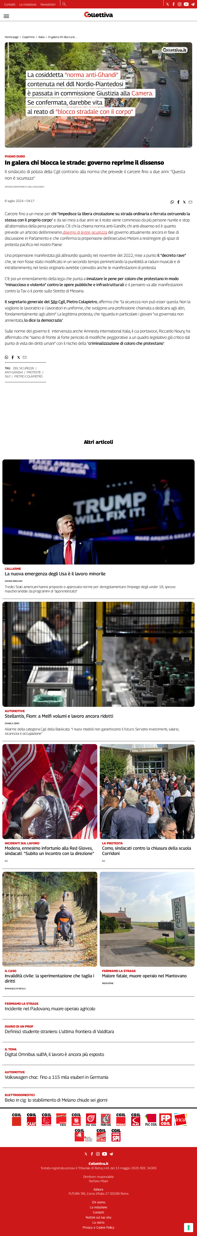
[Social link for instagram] (179, 4)
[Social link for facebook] (173, 4)
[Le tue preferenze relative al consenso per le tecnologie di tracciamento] (188, 1227)
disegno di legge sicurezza (84, 232)
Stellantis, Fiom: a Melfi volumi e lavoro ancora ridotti (59, 716)
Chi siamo (98, 1202)
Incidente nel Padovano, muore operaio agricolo (50, 1008)
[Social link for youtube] (186, 4)
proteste (34, 372)
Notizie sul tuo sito (98, 1217)
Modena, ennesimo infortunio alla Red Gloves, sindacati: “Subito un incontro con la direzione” (49, 851)
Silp (54, 301)
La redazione (28, 4)
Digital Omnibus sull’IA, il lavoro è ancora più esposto (54, 1054)
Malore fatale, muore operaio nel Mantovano (144, 975)
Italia (41, 37)
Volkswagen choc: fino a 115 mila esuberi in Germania (56, 1077)
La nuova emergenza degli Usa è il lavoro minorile (55, 573)
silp (7, 376)
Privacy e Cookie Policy (98, 1227)
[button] (172, 202)
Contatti (9, 4)
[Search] (64, 4)
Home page (11, 37)
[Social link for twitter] (167, 4)
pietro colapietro (28, 376)
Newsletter (48, 4)
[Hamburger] (6, 16)
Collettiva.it (98, 1163)
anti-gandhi (14, 372)
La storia (98, 1222)
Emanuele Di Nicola (15, 988)
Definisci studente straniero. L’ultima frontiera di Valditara (59, 1031)
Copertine (28, 37)
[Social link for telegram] (193, 4)
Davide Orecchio (13, 581)
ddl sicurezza (23, 368)
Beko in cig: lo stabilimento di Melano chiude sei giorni (56, 1100)
